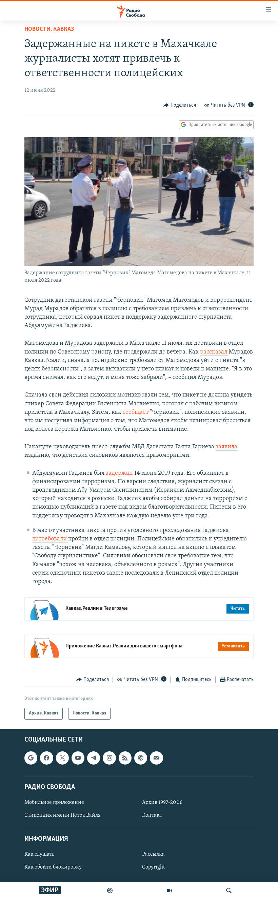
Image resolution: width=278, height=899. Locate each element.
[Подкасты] (140, 757)
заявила (226, 447)
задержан (119, 473)
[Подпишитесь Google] (30, 757)
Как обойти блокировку (53, 867)
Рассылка (153, 854)
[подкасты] (110, 890)
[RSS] (125, 757)
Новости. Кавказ (49, 29)
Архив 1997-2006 (162, 802)
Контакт (152, 815)
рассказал (214, 352)
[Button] (179, 105)
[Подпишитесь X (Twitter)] (62, 757)
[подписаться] (156, 757)
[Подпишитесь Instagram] (109, 757)
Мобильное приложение (54, 802)
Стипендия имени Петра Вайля (62, 815)
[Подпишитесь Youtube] (78, 757)
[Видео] (169, 890)
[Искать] (229, 890)
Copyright (153, 867)
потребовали (50, 539)
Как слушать (39, 854)
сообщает (135, 412)
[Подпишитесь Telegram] (93, 757)
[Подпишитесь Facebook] (46, 757)
